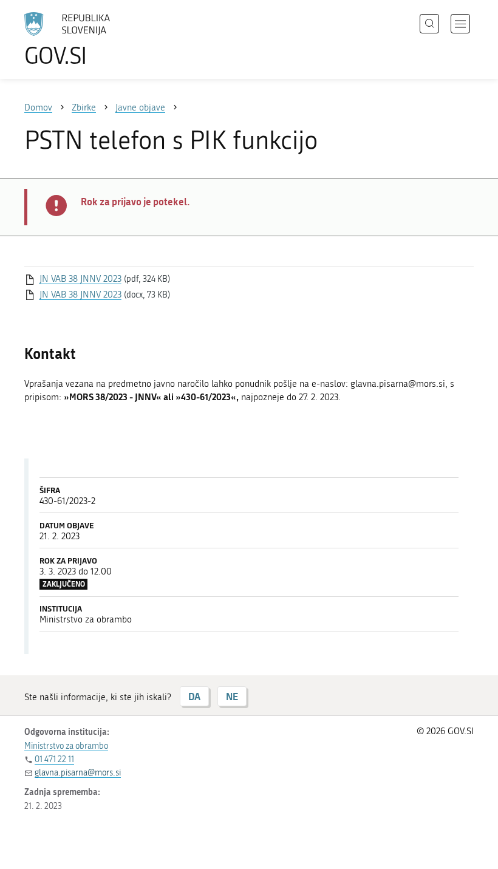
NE (232, 696)
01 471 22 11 (54, 759)
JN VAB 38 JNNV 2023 (80, 278)
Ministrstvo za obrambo (66, 746)
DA (194, 696)
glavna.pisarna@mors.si (78, 773)
